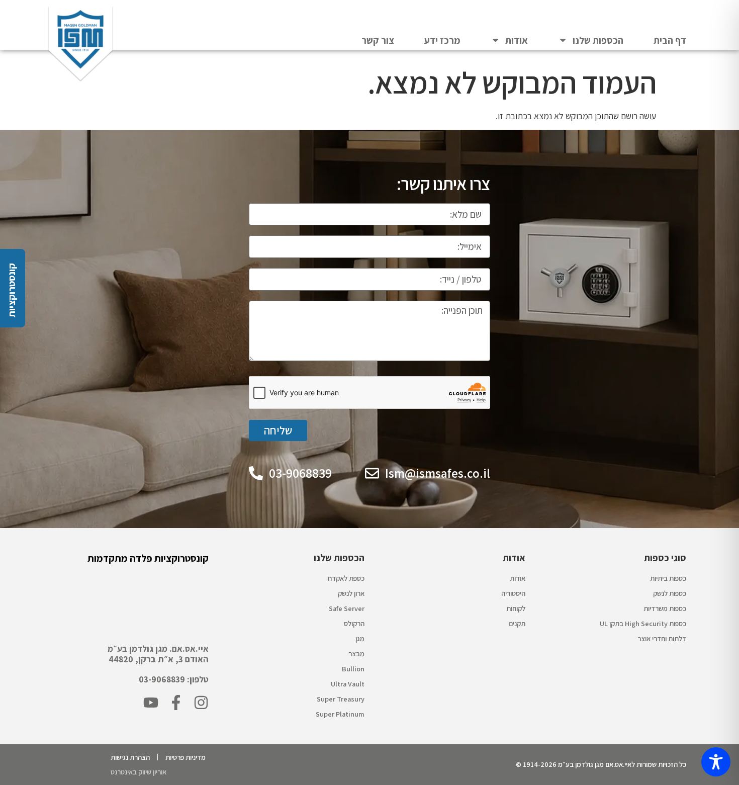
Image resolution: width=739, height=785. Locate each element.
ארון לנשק (351, 593)
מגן (359, 638)
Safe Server (346, 608)
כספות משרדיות (664, 608)
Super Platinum (340, 714)
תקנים (517, 623)
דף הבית (670, 40)
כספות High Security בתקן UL (643, 623)
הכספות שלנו (598, 40)
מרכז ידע (442, 40)
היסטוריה (513, 593)
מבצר (356, 653)
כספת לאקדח (346, 578)
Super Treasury (340, 699)
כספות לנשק (669, 593)
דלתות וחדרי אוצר (661, 638)
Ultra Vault (347, 683)
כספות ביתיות (668, 578)
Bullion (353, 668)
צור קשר (377, 40)
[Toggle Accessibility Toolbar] (715, 761)
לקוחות (515, 608)
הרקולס (354, 623)
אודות (516, 40)
